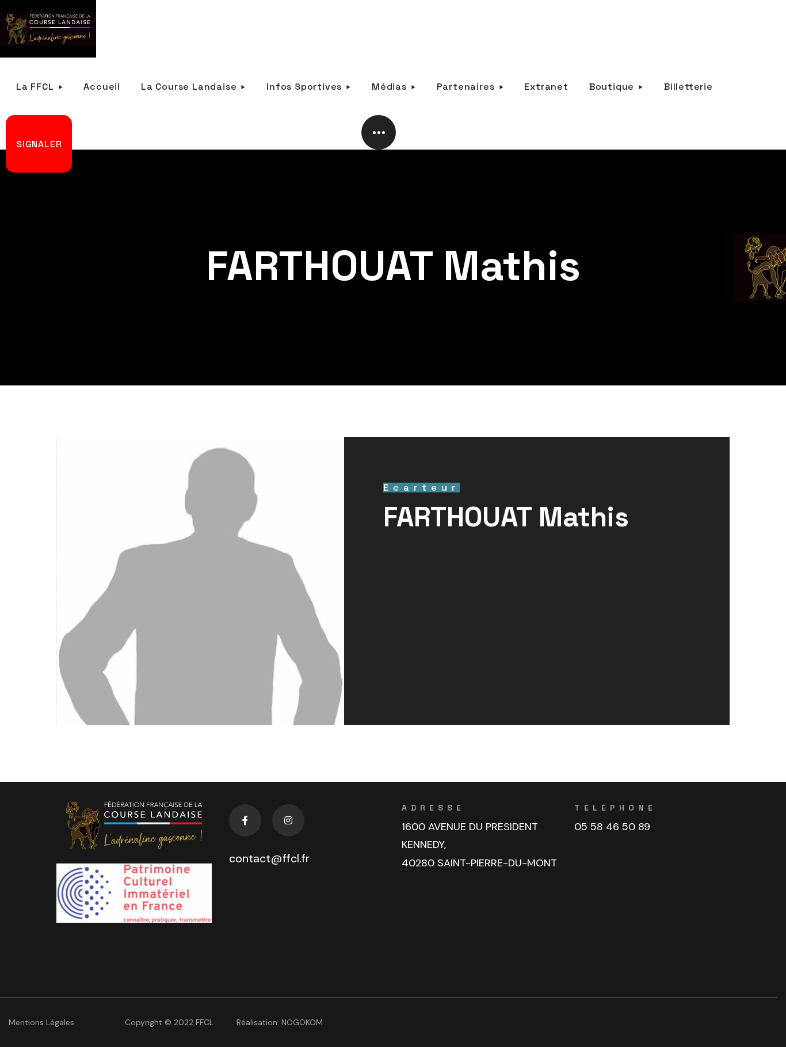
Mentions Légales (41, 1022)
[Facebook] (245, 820)
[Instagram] (288, 820)
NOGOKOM (302, 1022)
